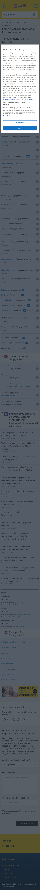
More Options (20, 122)
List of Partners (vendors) (10, 116)
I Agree (20, 128)
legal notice (32, 99)
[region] (20, 89)
